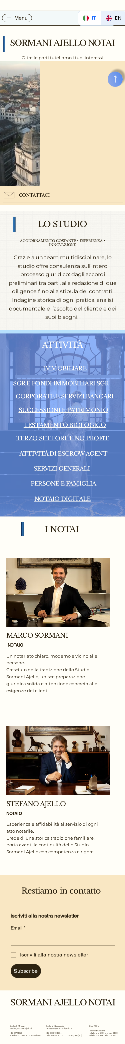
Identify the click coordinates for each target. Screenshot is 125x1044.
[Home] (115, 79)
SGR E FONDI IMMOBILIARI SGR (61, 383)
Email (18, 928)
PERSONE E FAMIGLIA (63, 483)
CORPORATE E (38, 396)
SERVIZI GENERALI (62, 468)
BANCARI (99, 396)
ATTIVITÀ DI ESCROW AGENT (63, 453)
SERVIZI (73, 396)
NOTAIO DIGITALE (62, 499)
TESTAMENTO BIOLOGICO (65, 425)
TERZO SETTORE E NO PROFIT (62, 438)
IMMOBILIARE (64, 368)
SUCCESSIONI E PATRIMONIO (63, 410)
